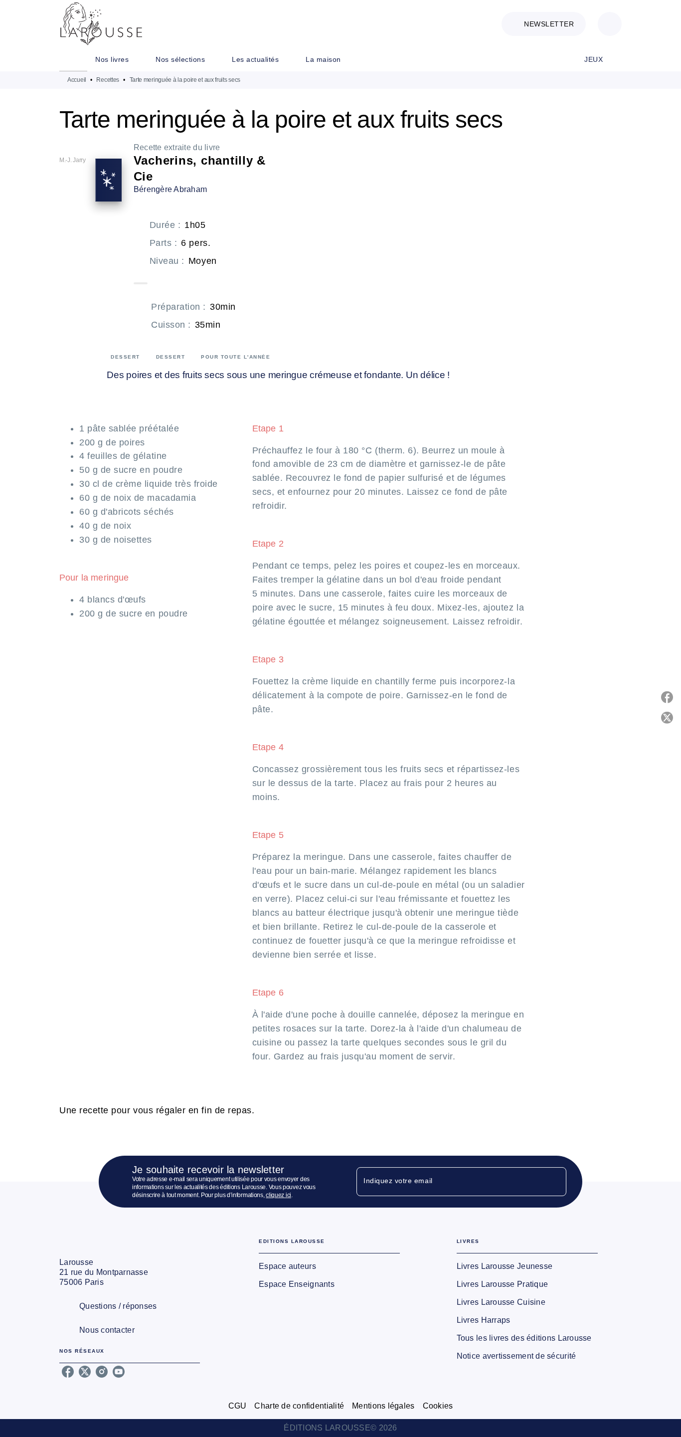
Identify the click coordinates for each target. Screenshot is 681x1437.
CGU (237, 1406)
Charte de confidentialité (299, 1406)
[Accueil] (101, 23)
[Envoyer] (554, 1182)
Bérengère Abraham (170, 189)
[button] (544, 24)
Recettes (107, 79)
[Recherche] (610, 24)
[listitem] (67, 1371)
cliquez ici (278, 1195)
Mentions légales (383, 1406)
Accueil (76, 79)
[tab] (73, 59)
